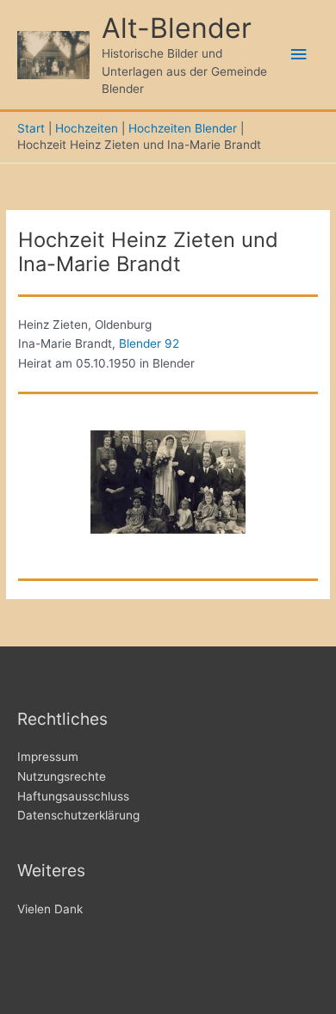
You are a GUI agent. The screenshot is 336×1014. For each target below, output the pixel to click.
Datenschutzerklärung (78, 815)
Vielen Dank (50, 909)
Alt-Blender (177, 28)
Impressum (47, 757)
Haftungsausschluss (73, 796)
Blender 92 (149, 343)
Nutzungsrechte (61, 776)
